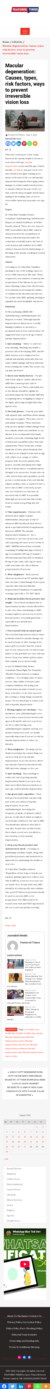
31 (7, 1151)
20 (25, 1142)
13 (25, 1137)
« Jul (6, 1159)
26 (19, 1146)
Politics (11, 1210)
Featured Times (25, 18)
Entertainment (15, 1184)
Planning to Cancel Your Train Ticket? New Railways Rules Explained (33, 966)
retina (14, 1056)
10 (7, 1137)
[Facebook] (8, 143)
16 (43, 1137)
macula (39, 1033)
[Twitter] (13, 143)
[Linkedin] (18, 143)
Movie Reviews (14, 1199)
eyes (37, 1029)
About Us (12, 1316)
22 (37, 1142)
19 (19, 1142)
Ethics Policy (13, 1328)
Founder (32, 1334)
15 (37, 1137)
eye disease (18, 170)
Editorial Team (19, 1334)
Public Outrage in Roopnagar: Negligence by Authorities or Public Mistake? (24, 1014)
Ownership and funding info (24, 1340)
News (10, 1205)
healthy (19, 1033)
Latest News (13, 1189)
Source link (10, 925)
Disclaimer (23, 1316)
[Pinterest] (24, 143)
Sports (10, 1215)
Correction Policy (31, 1322)
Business (11, 1173)
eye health (29, 1029)
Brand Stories (14, 1168)
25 (13, 1146)
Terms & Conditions (19, 1347)
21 (31, 1142)
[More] (35, 143)
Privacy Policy (14, 1322)
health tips (10, 1033)
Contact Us (35, 1316)
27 (25, 1146)
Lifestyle (11, 1029)
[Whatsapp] (29, 143)
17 (7, 1142)
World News (13, 1220)
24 (7, 1146)
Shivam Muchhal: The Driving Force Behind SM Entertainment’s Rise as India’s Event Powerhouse (24, 981)
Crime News (13, 1179)
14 (31, 1137)
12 (19, 1137)
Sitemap (35, 1347)
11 (13, 1137)
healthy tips (29, 1033)
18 (13, 1142)
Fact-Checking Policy (31, 1328)
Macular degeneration (15, 1037)
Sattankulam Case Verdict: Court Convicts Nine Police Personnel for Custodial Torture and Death (24, 998)
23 (43, 1142)
